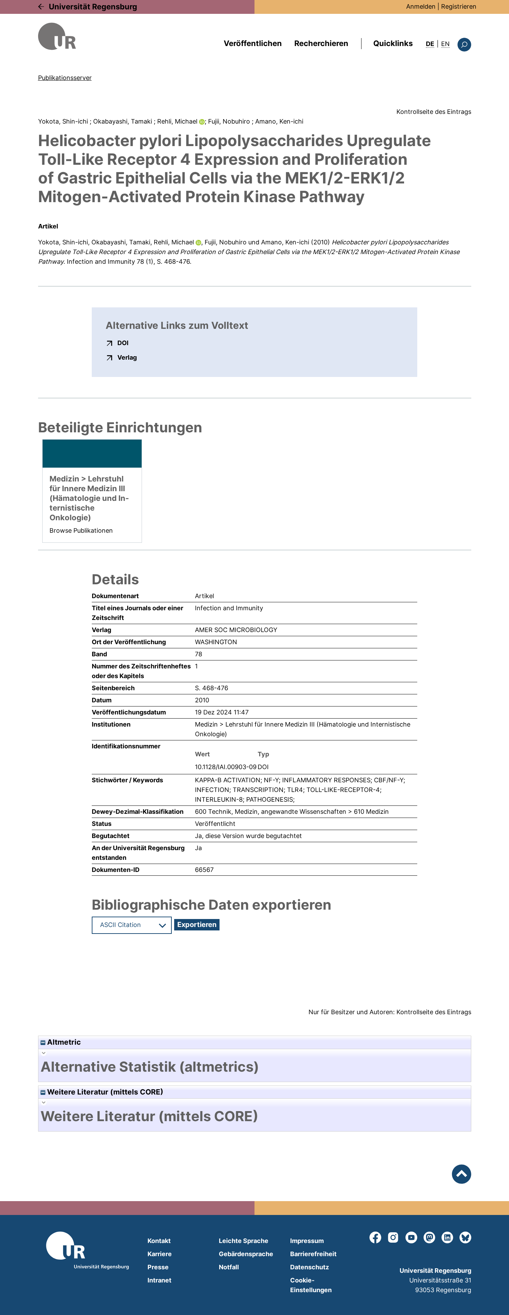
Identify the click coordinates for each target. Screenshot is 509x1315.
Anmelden (421, 6)
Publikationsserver (65, 77)
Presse (158, 1267)
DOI (122, 342)
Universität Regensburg (93, 6)
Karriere (160, 1254)
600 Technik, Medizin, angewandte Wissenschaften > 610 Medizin (292, 811)
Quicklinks (393, 43)
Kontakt (159, 1240)
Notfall (229, 1267)
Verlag (127, 357)
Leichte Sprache (243, 1240)
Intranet (159, 1280)
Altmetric (63, 1042)
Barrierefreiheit (313, 1254)
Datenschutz (309, 1267)
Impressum (307, 1240)
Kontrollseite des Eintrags (433, 111)
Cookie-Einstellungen (311, 1285)
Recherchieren (321, 43)
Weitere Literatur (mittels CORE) (104, 1092)
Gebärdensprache (246, 1254)
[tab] (255, 1067)
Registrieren (458, 6)
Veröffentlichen (253, 43)
